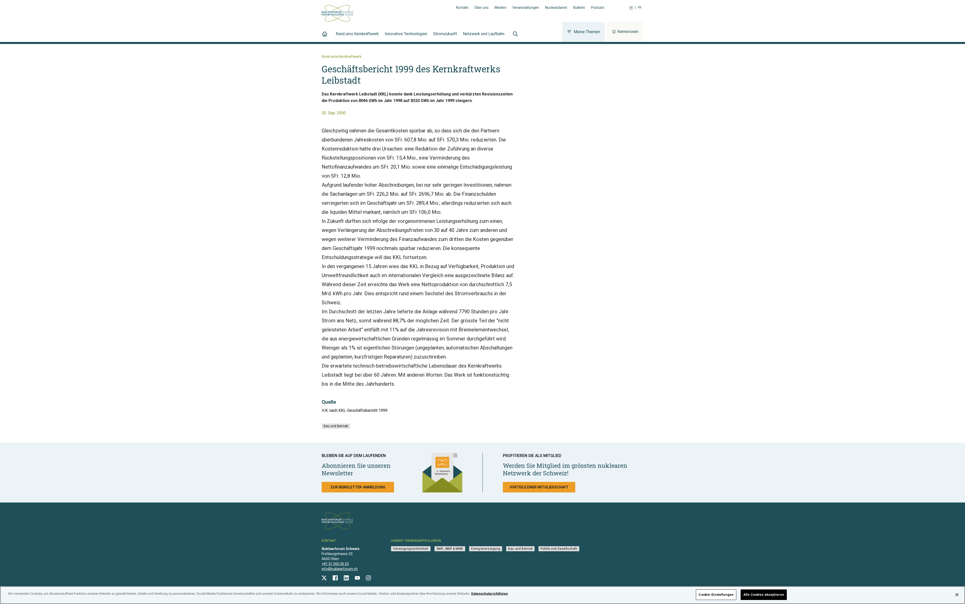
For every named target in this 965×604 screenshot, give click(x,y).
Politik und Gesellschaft (559, 548)
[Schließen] (956, 594)
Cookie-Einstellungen (716, 594)
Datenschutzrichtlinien (489, 593)
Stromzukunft (445, 33)
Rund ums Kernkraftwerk (357, 33)
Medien (500, 8)
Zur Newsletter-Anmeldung (357, 487)
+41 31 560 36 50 (335, 564)
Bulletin (579, 8)
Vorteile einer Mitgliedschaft (539, 487)
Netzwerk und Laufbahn (483, 33)
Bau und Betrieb (336, 426)
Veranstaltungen (525, 8)
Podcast (597, 8)
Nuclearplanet (556, 8)
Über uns (481, 8)
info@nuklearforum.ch (340, 569)
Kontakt (462, 8)
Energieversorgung (485, 548)
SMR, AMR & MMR (450, 548)
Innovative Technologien (406, 33)
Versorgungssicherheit (410, 548)
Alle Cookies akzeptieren (763, 594)
